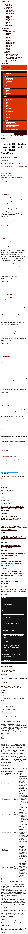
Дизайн (8, 49)
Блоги (8, 22)
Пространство (10, 42)
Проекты (6, 52)
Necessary (5, 765)
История (9, 45)
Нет (2, 932)
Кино (7, 34)
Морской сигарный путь (14, 62)
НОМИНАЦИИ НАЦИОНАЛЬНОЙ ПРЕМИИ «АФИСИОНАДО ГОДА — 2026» (14, 636)
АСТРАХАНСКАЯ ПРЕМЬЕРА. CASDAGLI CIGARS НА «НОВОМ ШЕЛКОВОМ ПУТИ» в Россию (12, 573)
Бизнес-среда (10, 24)
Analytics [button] (3, 896)
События (9, 7)
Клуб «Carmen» (11, 60)
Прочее (5, 63)
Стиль (5, 30)
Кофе (8, 18)
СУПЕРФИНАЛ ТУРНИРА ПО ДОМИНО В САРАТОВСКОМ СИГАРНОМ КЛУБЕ (11, 563)
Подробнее (4, 732)
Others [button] (2, 918)
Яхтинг (8, 48)
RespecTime (7, 21)
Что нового (7, 4)
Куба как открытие (12, 55)
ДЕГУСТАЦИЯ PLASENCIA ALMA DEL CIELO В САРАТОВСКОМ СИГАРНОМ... (12, 508)
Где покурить (10, 11)
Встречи (6, 28)
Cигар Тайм (7, 157)
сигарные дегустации (7, 472)
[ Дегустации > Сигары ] (17, 135)
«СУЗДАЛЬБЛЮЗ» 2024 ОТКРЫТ (13, 614)
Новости (9, 5)
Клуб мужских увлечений (14, 57)
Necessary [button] (4, 764)
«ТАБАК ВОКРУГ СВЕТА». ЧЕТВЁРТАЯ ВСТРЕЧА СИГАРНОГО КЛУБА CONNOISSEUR (14, 528)
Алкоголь (9, 16)
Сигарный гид (10, 10)
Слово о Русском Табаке (11, 623)
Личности (9, 27)
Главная (2, 135)
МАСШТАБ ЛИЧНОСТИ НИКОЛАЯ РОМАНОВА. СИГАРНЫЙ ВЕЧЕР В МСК (13, 537)
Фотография (10, 43)
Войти (18, 721)
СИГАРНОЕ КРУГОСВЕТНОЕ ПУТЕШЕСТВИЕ (11, 546)
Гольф (8, 46)
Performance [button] (4, 887)
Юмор (8, 51)
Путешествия (10, 31)
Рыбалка (9, 40)
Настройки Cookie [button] (13, 732)
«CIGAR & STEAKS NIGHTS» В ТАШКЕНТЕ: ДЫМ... (10, 670)
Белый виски (7, 604)
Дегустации (10, 13)
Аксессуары (10, 19)
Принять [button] (22, 732)
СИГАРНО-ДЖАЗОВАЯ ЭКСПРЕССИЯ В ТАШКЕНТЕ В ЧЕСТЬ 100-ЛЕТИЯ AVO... (12, 518)
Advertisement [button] (5, 907)
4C (7, 14)
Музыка (8, 36)
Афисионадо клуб (12, 58)
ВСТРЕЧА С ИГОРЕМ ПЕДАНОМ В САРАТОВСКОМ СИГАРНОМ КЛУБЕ (13, 590)
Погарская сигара (12, 54)
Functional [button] (4, 878)
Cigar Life (6, 8)
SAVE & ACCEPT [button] (6, 925)
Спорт (8, 37)
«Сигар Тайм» (15, 463)
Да (4, 932)
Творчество (10, 39)
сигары (15, 472)
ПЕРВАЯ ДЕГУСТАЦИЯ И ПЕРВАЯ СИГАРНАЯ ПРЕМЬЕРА (13, 554)
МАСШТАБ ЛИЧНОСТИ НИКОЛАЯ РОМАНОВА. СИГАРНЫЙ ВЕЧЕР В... (12, 686)
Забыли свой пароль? (7, 706)
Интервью (9, 25)
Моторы (8, 33)
